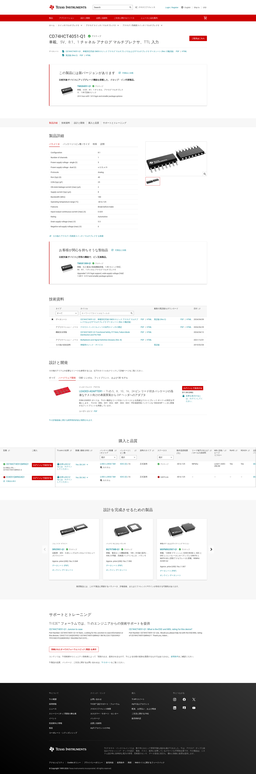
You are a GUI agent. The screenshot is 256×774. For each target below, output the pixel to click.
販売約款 (110, 762)
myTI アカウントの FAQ (100, 728)
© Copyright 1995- (59, 768)
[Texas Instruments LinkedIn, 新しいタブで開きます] (174, 709)
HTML (184, 51)
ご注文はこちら (198, 38)
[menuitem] (205, 18)
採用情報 (53, 704)
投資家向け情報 (55, 723)
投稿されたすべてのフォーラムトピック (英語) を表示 (73, 649)
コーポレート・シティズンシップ (63, 733)
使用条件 (174, 656)
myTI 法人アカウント (140, 704)
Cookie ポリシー (74, 762)
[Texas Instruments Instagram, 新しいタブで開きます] (174, 700)
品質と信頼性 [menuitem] (101, 18)
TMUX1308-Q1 (84, 263)
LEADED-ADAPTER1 (91, 391)
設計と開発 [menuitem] (85, 18)
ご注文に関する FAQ (140, 714)
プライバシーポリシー (93, 762)
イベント (53, 718)
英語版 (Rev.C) (72, 55)
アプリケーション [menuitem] (66, 18)
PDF (177, 51)
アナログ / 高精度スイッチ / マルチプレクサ (141, 25)
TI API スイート (138, 699)
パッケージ (95, 718)
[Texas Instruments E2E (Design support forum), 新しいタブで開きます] (184, 709)
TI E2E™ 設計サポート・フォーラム (105, 704)
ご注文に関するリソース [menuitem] (124, 18)
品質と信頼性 (96, 723)
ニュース (53, 709)
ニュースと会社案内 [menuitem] (149, 18)
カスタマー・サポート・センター (104, 714)
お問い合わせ (96, 699)
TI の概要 (53, 699)
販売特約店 (136, 718)
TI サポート (106, 662)
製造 (51, 728)
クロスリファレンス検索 (100, 709)
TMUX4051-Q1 (84, 86)
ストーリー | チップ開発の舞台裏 (62, 714)
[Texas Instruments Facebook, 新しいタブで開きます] (184, 700)
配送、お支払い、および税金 (144, 709)
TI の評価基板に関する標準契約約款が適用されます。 (71, 420)
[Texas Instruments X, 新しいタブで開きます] (193, 700)
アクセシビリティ (56, 762)
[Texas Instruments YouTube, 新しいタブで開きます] (193, 709)
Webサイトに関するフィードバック (150, 762)
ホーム (52, 25)
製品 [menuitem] (51, 18)
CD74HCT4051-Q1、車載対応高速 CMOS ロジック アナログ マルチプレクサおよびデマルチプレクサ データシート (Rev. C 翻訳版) (120, 51)
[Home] (67, 7)
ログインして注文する (192, 388)
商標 (129, 762)
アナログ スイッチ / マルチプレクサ (101, 25)
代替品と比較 (127, 73)
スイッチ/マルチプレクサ (68, 25)
